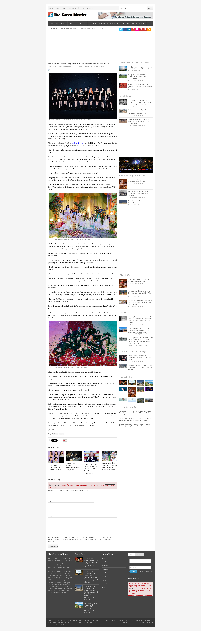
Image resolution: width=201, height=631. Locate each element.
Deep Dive (105, 573)
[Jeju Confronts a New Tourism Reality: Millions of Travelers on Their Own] (149, 383)
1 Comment (143, 345)
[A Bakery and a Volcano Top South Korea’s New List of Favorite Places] (123, 68)
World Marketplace (137, 23)
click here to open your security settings (139, 587)
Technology (102, 23)
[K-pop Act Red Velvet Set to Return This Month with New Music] (56, 457)
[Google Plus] (133, 29)
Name (50, 494)
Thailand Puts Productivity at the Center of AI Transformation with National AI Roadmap (91, 575)
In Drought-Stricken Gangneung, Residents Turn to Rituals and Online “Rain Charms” (109, 466)
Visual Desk (114, 23)
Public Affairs (60, 23)
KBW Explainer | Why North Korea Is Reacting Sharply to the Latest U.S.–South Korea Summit (139, 330)
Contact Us (105, 584)
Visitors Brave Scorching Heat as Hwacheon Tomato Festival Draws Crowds (140, 86)
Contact (64, 8)
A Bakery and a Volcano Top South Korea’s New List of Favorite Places (140, 68)
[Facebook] (125, 29)
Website (50, 509)
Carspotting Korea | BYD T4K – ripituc (130, 411)
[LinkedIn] (129, 29)
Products (104, 580)
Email (50, 501)
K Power (61, 28)
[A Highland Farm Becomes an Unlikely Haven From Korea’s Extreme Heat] (123, 76)
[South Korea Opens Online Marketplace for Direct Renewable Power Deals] (149, 400)
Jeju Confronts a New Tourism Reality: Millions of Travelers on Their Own (91, 606)
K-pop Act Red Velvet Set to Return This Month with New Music (56, 467)
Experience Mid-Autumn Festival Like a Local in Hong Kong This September (91, 561)
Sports (91, 66)
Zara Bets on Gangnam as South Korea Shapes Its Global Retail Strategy (139, 193)
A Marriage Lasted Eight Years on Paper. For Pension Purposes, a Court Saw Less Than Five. (139, 112)
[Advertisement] (82, 46)
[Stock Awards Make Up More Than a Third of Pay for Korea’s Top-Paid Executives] (123, 366)
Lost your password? (145, 571)
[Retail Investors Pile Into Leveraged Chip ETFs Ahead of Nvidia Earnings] (123, 202)
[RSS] (149, 29)
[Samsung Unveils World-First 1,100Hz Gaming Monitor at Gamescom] (149, 389)
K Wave (81, 66)
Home (51, 8)
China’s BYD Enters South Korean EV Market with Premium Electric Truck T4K (135, 413)
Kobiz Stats (105, 576)
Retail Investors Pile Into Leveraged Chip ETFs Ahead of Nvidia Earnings (140, 202)
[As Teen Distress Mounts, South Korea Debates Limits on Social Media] (123, 389)
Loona (61, 434)
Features (125, 23)
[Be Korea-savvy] (67, 14)
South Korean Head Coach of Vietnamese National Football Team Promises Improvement (91, 468)
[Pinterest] (145, 29)
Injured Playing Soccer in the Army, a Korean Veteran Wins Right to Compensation (140, 121)
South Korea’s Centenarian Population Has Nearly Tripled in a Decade (139, 357)
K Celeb (66, 28)
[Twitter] (121, 29)
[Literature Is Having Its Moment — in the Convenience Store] (123, 184)
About (57, 8)
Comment (51, 516)
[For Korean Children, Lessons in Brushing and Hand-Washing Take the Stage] (123, 292)
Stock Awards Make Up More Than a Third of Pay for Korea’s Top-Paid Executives (140, 367)
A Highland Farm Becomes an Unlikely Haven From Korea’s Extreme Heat (138, 76)
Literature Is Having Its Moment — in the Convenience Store (140, 181)
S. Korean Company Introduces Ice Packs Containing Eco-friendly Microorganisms (135, 419)
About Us (104, 587)
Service (82, 8)
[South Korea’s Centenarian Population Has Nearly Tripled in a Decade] (123, 358)
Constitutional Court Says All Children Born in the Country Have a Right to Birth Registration (140, 102)
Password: (132, 564)
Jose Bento (122, 424)
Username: (132, 558)
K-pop (56, 434)
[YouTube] (141, 29)
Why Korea (90, 8)
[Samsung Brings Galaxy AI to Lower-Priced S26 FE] (123, 399)
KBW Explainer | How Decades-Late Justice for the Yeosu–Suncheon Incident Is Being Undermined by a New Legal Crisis (140, 340)
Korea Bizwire (68, 66)
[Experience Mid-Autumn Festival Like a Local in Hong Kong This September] (123, 382)
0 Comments (141, 71)
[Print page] (82, 70)
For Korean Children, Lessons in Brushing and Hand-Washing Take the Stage (139, 293)
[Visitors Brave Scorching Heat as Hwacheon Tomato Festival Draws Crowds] (123, 85)
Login (131, 554)
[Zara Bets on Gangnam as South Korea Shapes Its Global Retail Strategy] (123, 193)
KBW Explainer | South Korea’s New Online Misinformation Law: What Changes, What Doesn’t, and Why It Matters (140, 319)
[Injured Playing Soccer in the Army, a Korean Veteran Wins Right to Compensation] (123, 121)
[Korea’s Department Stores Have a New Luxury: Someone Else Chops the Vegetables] (123, 302)
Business (72, 23)
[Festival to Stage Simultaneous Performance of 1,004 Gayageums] (74, 456)
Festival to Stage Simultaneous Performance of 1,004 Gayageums (73, 466)
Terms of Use (73, 8)
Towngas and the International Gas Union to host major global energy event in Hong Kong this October (91, 591)
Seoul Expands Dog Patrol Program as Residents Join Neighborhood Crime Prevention (134, 425)
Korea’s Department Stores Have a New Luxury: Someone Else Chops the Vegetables (140, 302)
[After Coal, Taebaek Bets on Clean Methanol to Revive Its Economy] (140, 400)
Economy (82, 23)
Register (139, 554)
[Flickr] (137, 29)
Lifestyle (92, 23)
